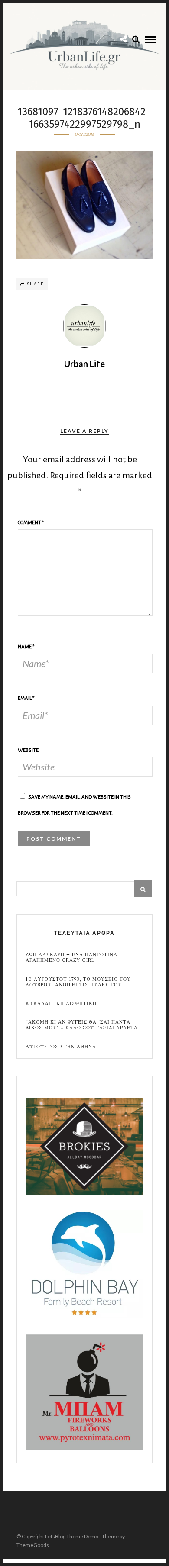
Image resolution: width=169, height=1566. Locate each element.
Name (26, 647)
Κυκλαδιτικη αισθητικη (61, 1003)
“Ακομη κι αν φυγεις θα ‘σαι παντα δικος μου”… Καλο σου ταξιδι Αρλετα (82, 1025)
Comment (31, 522)
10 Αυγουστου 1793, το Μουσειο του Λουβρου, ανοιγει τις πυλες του (78, 982)
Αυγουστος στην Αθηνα (61, 1047)
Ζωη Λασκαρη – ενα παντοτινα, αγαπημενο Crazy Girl (72, 957)
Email (26, 698)
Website (28, 750)
